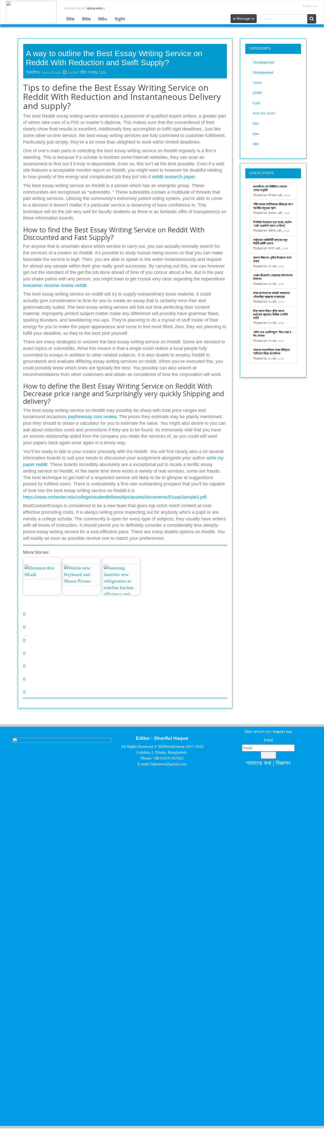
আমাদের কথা (258, 763)
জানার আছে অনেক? (264, 113)
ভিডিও (102, 19)
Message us (245, 18)
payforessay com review (92, 416)
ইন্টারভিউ (257, 93)
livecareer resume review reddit (54, 285)
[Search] (311, 19)
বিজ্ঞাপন (283, 763)
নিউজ (70, 19)
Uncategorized (263, 62)
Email (268, 740)
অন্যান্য (257, 83)
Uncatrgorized (263, 72)
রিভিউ (256, 144)
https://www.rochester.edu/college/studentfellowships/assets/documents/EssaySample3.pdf (115, 497)
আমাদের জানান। (96, 8)
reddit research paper (173, 176)
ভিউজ (86, 19)
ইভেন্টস (120, 19)
